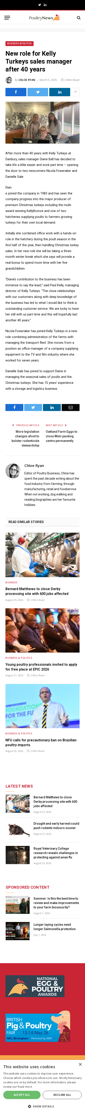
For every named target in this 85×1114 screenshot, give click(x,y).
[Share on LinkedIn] (59, 92)
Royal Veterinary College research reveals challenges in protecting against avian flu (56, 853)
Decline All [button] (62, 1095)
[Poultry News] (45, 18)
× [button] (80, 1064)
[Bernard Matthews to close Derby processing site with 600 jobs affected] (42, 555)
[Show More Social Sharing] (75, 92)
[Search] (78, 18)
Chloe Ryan (27, 80)
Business (11, 582)
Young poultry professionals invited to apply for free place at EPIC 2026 (41, 666)
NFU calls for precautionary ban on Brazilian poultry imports (40, 742)
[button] (42, 1106)
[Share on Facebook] (15, 92)
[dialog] (42, 1087)
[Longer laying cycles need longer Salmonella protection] (18, 931)
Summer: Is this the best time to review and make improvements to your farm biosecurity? (56, 903)
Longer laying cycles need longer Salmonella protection (55, 927)
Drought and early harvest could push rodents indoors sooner (56, 826)
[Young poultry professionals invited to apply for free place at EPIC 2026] (42, 630)
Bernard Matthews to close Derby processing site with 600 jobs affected (36, 591)
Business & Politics (19, 43)
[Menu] (7, 18)
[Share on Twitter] (37, 92)
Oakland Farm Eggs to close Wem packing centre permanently (61, 436)
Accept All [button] (22, 1095)
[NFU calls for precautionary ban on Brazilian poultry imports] (42, 706)
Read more (25, 1087)
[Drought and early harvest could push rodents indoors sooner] (18, 830)
